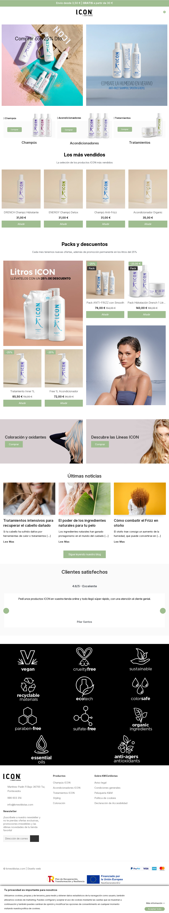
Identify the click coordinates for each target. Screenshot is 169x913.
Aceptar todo (154, 908)
